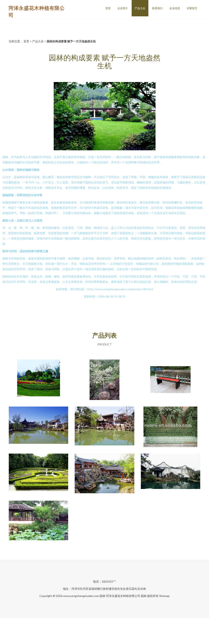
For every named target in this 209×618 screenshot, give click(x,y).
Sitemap (164, 596)
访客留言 (192, 8)
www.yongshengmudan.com (81, 596)
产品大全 (140, 8)
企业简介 (122, 8)
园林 (102, 596)
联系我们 (157, 8)
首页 (108, 8)
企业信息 (174, 8)
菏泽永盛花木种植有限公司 (123, 596)
